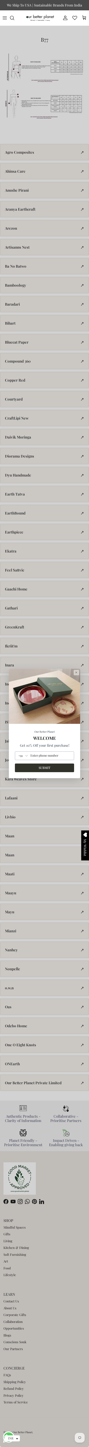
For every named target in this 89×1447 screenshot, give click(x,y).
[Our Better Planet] (40, 18)
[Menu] (5, 18)
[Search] (14, 18)
